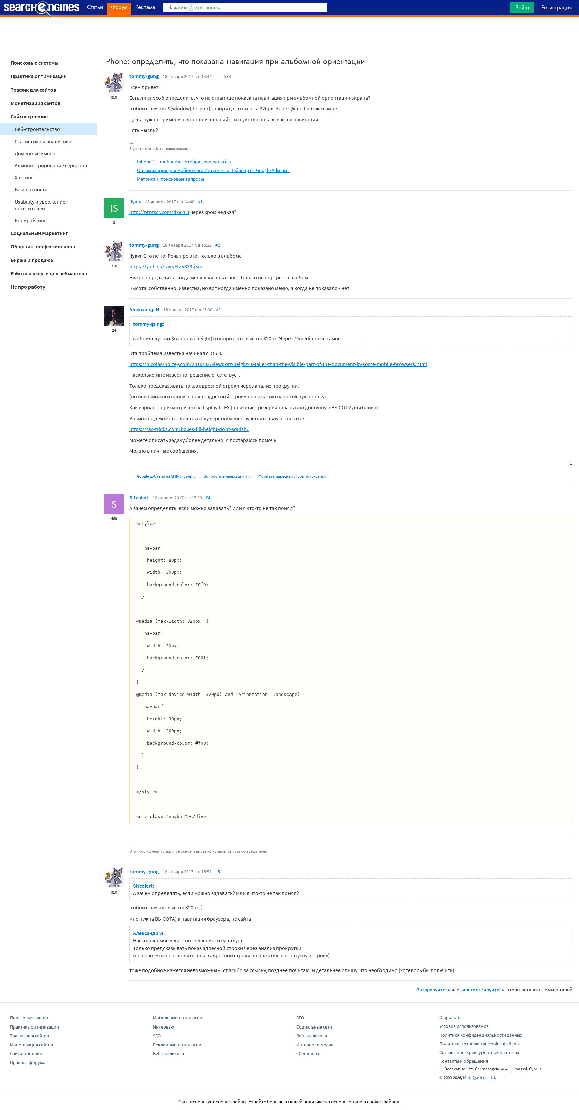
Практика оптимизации (39, 76)
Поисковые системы (34, 62)
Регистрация (556, 7)
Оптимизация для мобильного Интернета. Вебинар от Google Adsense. (213, 170)
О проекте (449, 1017)
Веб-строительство (37, 129)
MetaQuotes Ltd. (479, 1077)
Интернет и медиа (314, 1045)
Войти (522, 7)
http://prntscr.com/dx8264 (159, 212)
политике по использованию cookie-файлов (351, 1101)
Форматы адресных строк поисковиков (293, 476)
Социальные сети (314, 1027)
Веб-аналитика (168, 1053)
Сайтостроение (29, 116)
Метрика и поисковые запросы (170, 179)
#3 (218, 310)
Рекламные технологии (177, 1045)
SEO (157, 1036)
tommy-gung (144, 76)
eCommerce (308, 1053)
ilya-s (135, 201)
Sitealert (139, 497)
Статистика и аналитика (43, 141)
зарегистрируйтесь (482, 989)
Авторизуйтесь (433, 989)
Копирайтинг (30, 220)
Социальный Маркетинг (39, 233)
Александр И (144, 309)
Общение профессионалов (43, 246)
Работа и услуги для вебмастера (49, 273)
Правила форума (27, 1062)
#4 (208, 498)
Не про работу (28, 286)
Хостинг (24, 177)
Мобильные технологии (177, 1018)
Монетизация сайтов (35, 103)
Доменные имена (35, 153)
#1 (200, 202)
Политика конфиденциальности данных (480, 1035)
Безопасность (31, 189)
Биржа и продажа (32, 260)
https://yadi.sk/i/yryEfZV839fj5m (165, 266)
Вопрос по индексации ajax (228, 476)
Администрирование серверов (51, 165)
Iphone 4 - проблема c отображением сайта (184, 161)
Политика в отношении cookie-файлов (479, 1044)
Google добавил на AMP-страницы (167, 476)
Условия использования (464, 1026)
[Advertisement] (289, 34)
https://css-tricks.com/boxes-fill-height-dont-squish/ (189, 429)
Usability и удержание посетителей (40, 205)
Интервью (163, 1027)
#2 (217, 245)
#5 (217, 872)
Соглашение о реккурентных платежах (479, 1052)
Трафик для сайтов (33, 89)
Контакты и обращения (463, 1061)
